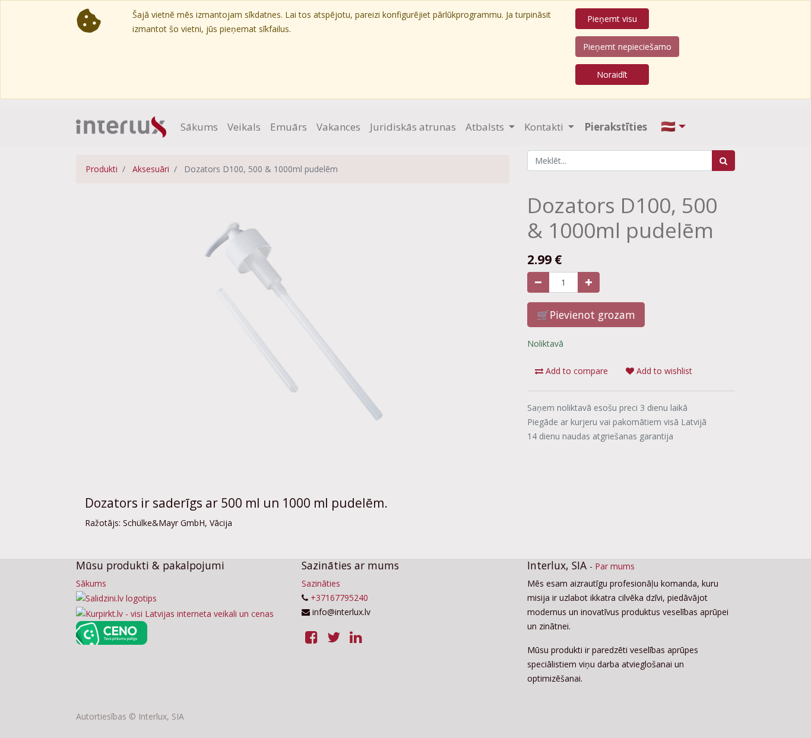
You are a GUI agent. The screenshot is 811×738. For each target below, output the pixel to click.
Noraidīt (612, 74)
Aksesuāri (150, 169)
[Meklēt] (723, 160)
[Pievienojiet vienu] (589, 282)
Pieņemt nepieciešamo (627, 46)
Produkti (101, 169)
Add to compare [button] (575, 370)
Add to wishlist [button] (663, 370)
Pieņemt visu (612, 18)
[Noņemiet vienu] (538, 282)
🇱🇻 (668, 126)
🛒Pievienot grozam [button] (586, 315)
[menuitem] (199, 127)
